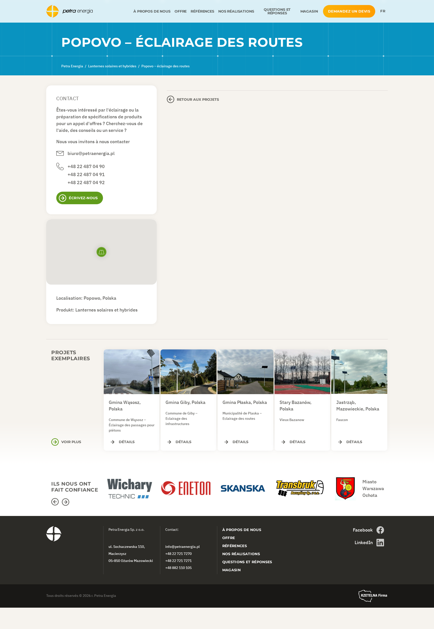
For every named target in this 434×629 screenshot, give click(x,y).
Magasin (309, 11)
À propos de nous (152, 11)
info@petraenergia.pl (182, 546)
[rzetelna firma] (373, 596)
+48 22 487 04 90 (86, 166)
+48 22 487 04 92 (86, 182)
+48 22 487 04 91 (86, 174)
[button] (55, 502)
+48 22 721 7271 (178, 560)
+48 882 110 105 (178, 567)
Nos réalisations (236, 11)
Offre (181, 11)
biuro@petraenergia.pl (91, 153)
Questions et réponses (277, 11)
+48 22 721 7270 (178, 553)
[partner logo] (131, 486)
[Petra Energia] (88, 11)
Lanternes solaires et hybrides (106, 310)
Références (202, 11)
